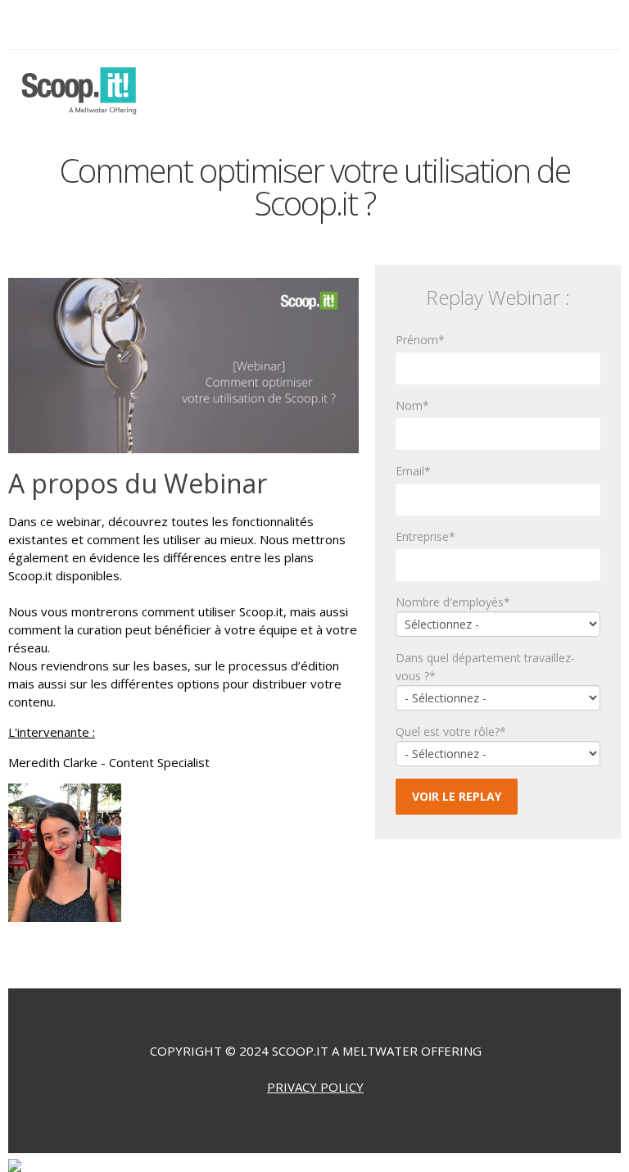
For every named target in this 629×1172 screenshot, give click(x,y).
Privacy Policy (315, 1087)
